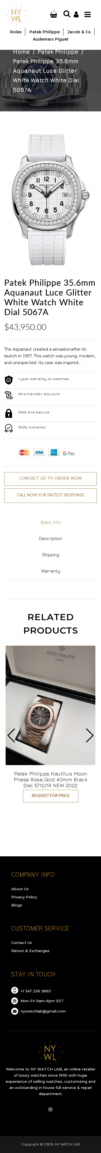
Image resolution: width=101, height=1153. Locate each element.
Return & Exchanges (30, 950)
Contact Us (21, 942)
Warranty (50, 570)
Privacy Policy (24, 897)
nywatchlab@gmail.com (43, 1011)
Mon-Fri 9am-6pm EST (41, 1001)
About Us (20, 889)
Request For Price (51, 796)
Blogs (16, 905)
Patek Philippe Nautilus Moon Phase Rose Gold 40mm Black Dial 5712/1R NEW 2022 (50, 779)
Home (21, 51)
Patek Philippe (58, 51)
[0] (47, 15)
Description (50, 538)
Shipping (50, 554)
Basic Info (51, 522)
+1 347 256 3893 (35, 991)
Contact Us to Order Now (50, 479)
